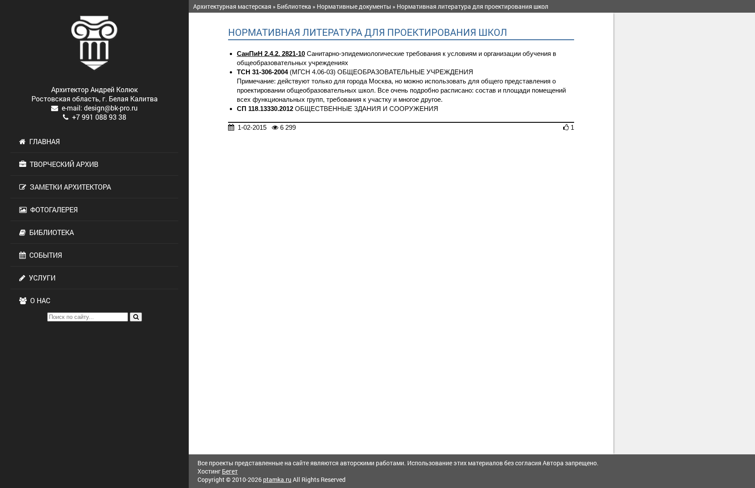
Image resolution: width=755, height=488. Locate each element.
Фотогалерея (52, 209)
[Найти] (136, 317)
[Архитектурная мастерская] (94, 43)
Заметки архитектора (68, 186)
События (44, 255)
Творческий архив (62, 164)
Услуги (40, 277)
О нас (38, 300)
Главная (43, 141)
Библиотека (50, 232)
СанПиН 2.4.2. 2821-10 (271, 53)
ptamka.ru (277, 479)
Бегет (230, 471)
